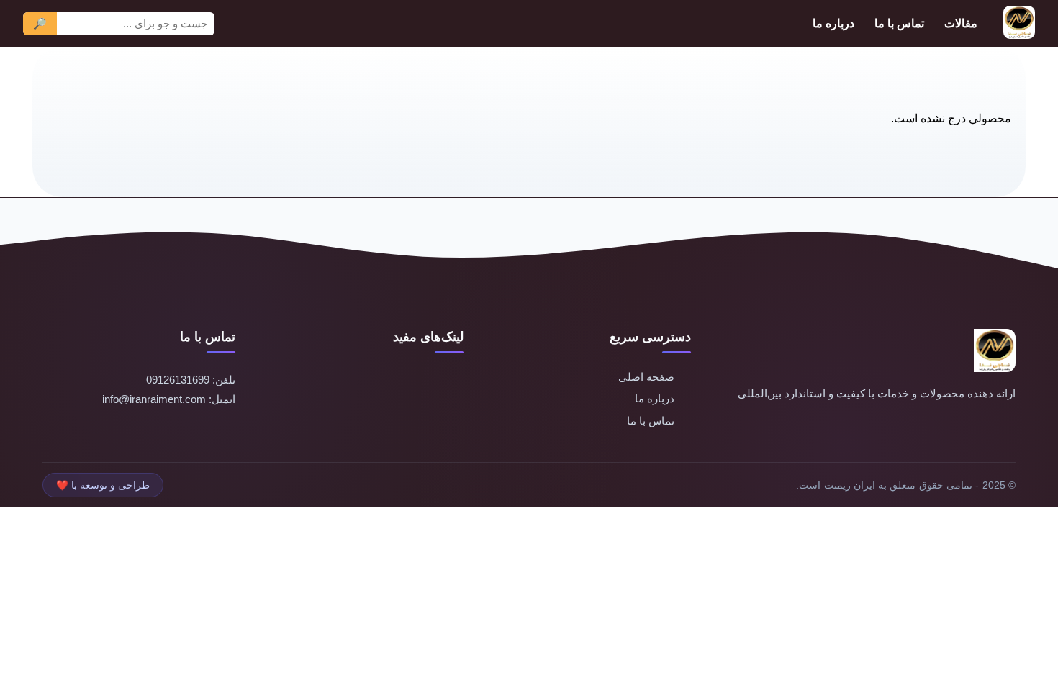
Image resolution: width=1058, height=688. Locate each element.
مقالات (960, 23)
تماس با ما (899, 23)
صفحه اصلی (646, 377)
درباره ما (833, 23)
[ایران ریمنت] (1019, 23)
